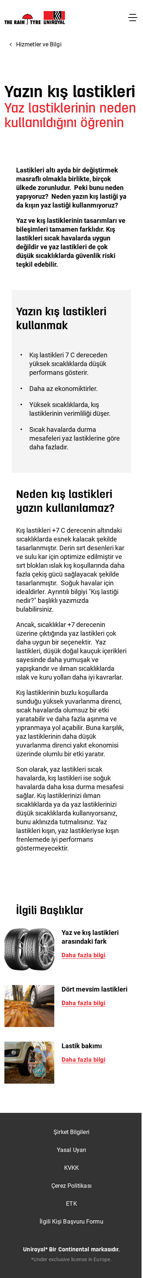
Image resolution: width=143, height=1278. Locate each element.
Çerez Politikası (71, 1185)
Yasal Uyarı (71, 1149)
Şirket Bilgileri (71, 1132)
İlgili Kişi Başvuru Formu (71, 1221)
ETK (71, 1203)
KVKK (71, 1167)
